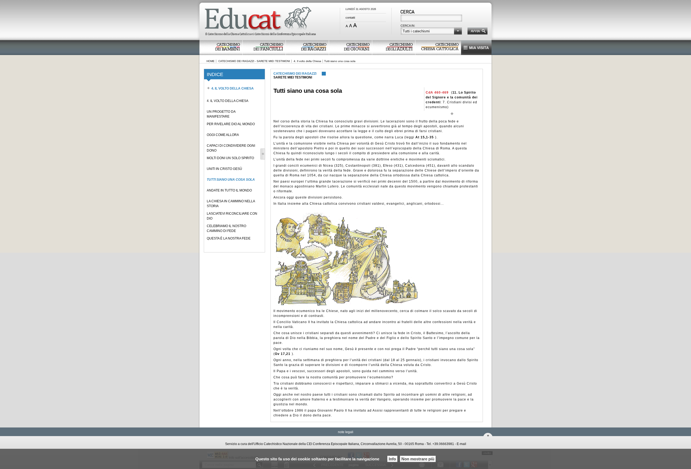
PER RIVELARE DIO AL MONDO (231, 124)
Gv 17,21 (282, 354)
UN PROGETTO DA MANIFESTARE (221, 114)
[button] (431, 31)
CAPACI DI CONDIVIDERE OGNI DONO (231, 148)
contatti (350, 17)
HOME (210, 61)
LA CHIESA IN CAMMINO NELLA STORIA (231, 203)
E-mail (461, 444)
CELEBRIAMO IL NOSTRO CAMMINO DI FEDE (226, 228)
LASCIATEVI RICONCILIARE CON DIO (232, 216)
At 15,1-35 (424, 137)
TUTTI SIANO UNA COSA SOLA (231, 180)
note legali (345, 432)
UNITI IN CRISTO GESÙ (224, 169)
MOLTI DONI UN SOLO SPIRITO (230, 158)
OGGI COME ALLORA (223, 135)
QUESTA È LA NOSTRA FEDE (228, 238)
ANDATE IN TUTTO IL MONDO (229, 190)
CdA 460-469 (437, 92)
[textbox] (432, 18)
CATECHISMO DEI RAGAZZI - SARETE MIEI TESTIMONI (254, 61)
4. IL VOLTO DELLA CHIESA (227, 101)
